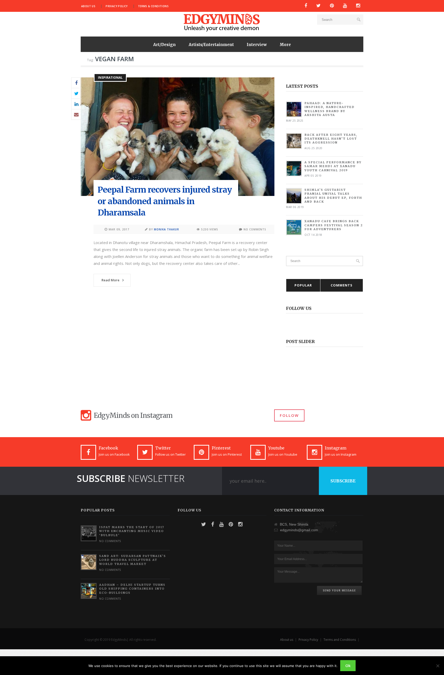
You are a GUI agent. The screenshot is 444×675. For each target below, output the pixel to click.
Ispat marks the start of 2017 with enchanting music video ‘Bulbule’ (131, 531)
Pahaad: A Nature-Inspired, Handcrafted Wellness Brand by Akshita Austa (329, 109)
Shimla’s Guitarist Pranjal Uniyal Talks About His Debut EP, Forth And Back (333, 195)
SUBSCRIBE (343, 480)
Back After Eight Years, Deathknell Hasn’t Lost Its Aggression (330, 139)
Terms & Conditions (153, 6)
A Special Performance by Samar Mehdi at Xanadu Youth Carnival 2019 (333, 166)
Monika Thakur (166, 229)
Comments (342, 285)
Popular (303, 285)
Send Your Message (339, 590)
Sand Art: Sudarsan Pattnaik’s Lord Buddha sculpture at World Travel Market (132, 560)
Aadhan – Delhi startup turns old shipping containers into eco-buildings (132, 589)
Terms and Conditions (339, 639)
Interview (257, 44)
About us (88, 6)
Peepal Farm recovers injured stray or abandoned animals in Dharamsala (165, 201)
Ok (347, 665)
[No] (437, 665)
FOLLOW (289, 415)
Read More (110, 280)
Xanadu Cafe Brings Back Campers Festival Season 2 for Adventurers (333, 225)
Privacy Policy (117, 6)
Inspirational (110, 77)
